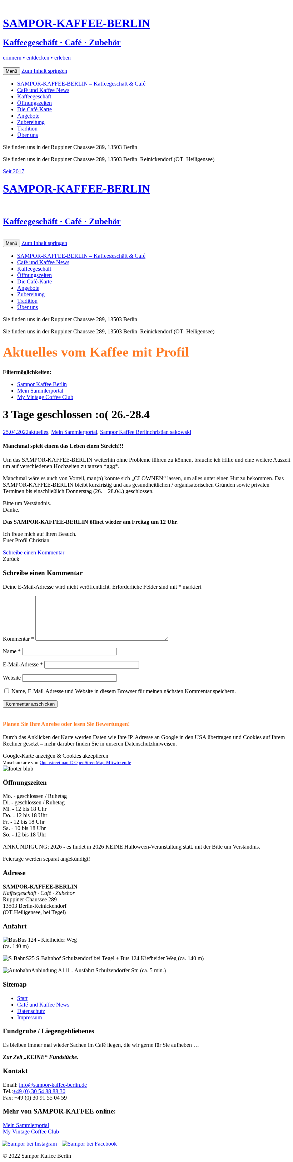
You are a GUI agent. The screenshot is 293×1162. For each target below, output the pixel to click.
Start (22, 998)
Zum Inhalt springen (44, 71)
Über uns (27, 135)
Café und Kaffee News (43, 90)
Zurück (11, 559)
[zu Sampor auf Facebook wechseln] (89, 1144)
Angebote (28, 116)
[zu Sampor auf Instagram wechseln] (29, 1144)
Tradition (27, 129)
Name (12, 651)
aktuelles (38, 432)
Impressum (29, 1017)
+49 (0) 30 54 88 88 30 (39, 1091)
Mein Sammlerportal (40, 391)
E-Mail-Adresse (23, 664)
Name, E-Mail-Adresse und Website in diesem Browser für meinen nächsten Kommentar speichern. (123, 691)
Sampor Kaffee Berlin (42, 384)
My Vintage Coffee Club (45, 397)
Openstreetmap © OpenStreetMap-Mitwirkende (85, 762)
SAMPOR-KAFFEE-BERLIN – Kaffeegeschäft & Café (81, 84)
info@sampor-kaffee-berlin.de (53, 1085)
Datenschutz (31, 1011)
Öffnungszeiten (34, 103)
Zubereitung (31, 122)
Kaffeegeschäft (34, 96)
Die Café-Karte (34, 109)
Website (12, 678)
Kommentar (18, 639)
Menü (11, 71)
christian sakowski (170, 432)
